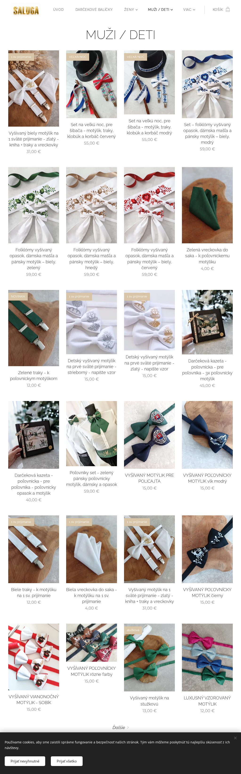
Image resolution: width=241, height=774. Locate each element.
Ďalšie (118, 727)
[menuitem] (61, 10)
